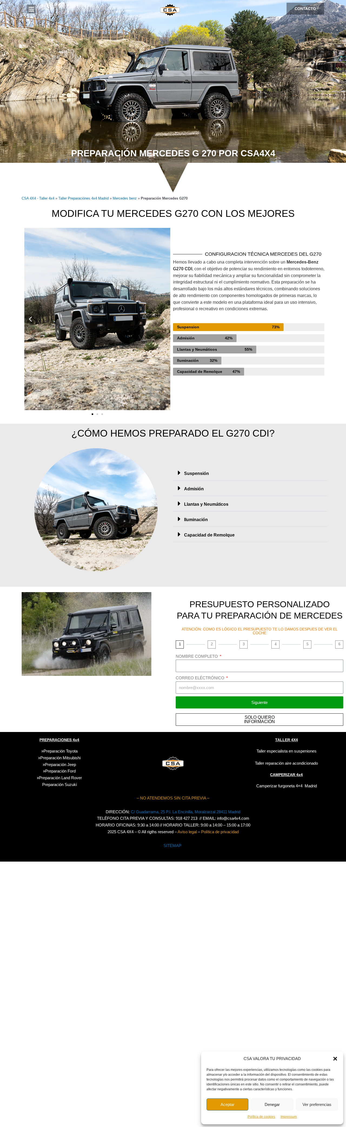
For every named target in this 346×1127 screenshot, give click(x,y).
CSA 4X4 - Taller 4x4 (38, 198)
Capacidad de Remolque (209, 535)
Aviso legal (187, 831)
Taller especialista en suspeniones (287, 751)
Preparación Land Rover (60, 777)
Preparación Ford (60, 771)
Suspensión (196, 473)
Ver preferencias (316, 1104)
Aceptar (227, 1104)
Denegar (272, 1104)
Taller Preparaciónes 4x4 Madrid (83, 198)
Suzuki (59, 784)
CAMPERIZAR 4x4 (286, 774)
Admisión (194, 489)
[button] (335, 1058)
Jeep (71, 764)
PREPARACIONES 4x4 (59, 740)
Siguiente (259, 702)
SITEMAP (172, 845)
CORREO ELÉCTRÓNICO (200, 678)
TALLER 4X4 (286, 740)
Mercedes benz (125, 198)
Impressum (289, 1117)
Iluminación (196, 519)
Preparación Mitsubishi (60, 757)
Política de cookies (261, 1117)
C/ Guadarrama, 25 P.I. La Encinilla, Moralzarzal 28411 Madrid (185, 811)
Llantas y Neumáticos (206, 504)
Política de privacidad (220, 831)
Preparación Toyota (61, 751)
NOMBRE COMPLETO (197, 656)
